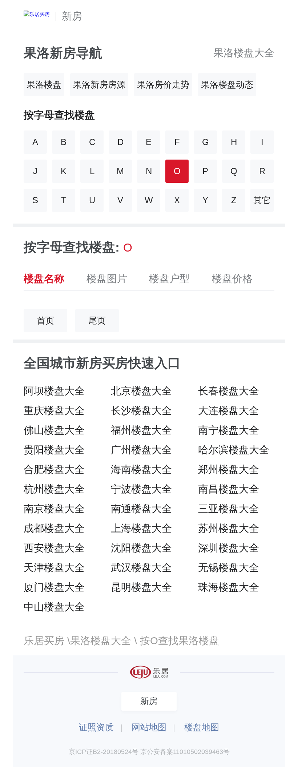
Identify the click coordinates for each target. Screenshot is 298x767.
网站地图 (149, 727)
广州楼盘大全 (141, 449)
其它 (262, 200)
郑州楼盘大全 (228, 469)
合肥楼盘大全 (54, 469)
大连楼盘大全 (228, 410)
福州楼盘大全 (141, 430)
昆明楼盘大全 (141, 587)
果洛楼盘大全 (243, 53)
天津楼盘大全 (54, 567)
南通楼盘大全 (141, 508)
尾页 (97, 320)
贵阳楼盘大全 (54, 449)
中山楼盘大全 (54, 607)
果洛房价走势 (163, 84)
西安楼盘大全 (54, 548)
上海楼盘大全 (141, 528)
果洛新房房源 (99, 84)
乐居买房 (44, 640)
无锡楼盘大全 (228, 567)
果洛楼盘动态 (227, 84)
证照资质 (96, 727)
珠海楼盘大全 (228, 587)
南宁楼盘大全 (228, 430)
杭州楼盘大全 (54, 489)
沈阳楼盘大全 (141, 548)
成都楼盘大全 (54, 528)
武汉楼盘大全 (141, 567)
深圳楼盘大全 (228, 548)
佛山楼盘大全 (54, 430)
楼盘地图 (201, 727)
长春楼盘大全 (228, 391)
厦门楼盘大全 (54, 587)
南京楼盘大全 (54, 508)
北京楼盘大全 (141, 391)
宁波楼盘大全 (141, 489)
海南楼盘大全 (141, 469)
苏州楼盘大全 (228, 528)
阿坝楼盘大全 (54, 391)
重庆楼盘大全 (54, 410)
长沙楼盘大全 (141, 410)
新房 (72, 16)
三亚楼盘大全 (228, 508)
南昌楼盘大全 (228, 489)
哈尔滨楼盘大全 (233, 449)
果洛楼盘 (44, 84)
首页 (45, 320)
